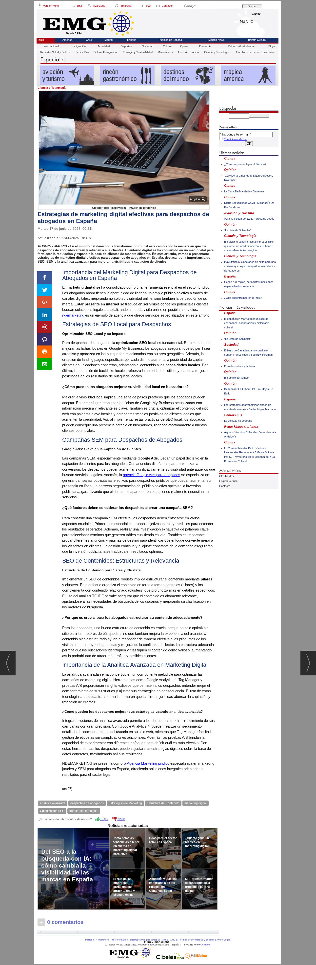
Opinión (184, 46)
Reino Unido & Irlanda (241, 46)
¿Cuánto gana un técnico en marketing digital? (197, 842)
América (67, 39)
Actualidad (104, 46)
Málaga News (216, 39)
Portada (89, 940)
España (131, 39)
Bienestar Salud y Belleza (55, 52)
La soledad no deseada (238, 420)
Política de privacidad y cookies (197, 940)
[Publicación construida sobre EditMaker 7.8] (196, 957)
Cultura (167, 46)
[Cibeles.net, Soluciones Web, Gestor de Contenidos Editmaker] (170, 957)
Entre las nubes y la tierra (239, 366)
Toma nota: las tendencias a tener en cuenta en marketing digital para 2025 (126, 846)
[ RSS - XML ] (169, 940)
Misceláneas (165, 52)
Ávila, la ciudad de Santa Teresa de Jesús (249, 218)
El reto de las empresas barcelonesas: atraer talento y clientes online (124, 886)
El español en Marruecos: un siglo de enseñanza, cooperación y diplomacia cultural (246, 323)
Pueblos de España (170, 39)
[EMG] (132, 957)
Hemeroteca (102, 940)
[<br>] (128, 932)
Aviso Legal (223, 940)
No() (121, 819)
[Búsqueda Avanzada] (89, 6)
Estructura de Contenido (163, 803)
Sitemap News (137, 940)
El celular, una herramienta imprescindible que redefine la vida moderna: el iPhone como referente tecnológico (249, 246)
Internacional (51, 46)
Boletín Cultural (257, 39)
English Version (228, 481)
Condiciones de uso (235, 139)
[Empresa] (117, 6)
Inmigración (79, 46)
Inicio (41, 39)
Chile (89, 39)
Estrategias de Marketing (125, 803)
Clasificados (226, 476)
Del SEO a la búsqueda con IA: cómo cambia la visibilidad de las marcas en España (67, 865)
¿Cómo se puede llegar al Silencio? (245, 164)
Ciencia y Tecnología (216, 52)
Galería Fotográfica (105, 52)
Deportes (126, 46)
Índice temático (119, 940)
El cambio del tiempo (236, 377)
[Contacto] (158, 6)
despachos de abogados (87, 803)
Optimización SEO (52, 811)
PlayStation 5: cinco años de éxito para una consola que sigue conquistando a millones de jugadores (250, 266)
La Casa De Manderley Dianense (244, 191)
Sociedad (147, 46)
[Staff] (142, 6)
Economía (205, 46)
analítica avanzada (52, 803)
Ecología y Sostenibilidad (138, 52)
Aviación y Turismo (239, 213)
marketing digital (195, 803)
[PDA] (40, 6)
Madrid (256, 20)
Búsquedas (153, 940)
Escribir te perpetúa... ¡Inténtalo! (255, 52)
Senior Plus (82, 52)
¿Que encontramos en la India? (243, 297)
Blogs (271, 46)
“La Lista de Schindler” (237, 230)
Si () (104, 819)
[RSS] (73, 6)
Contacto (224, 485)
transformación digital (83, 811)
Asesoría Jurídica (188, 52)
